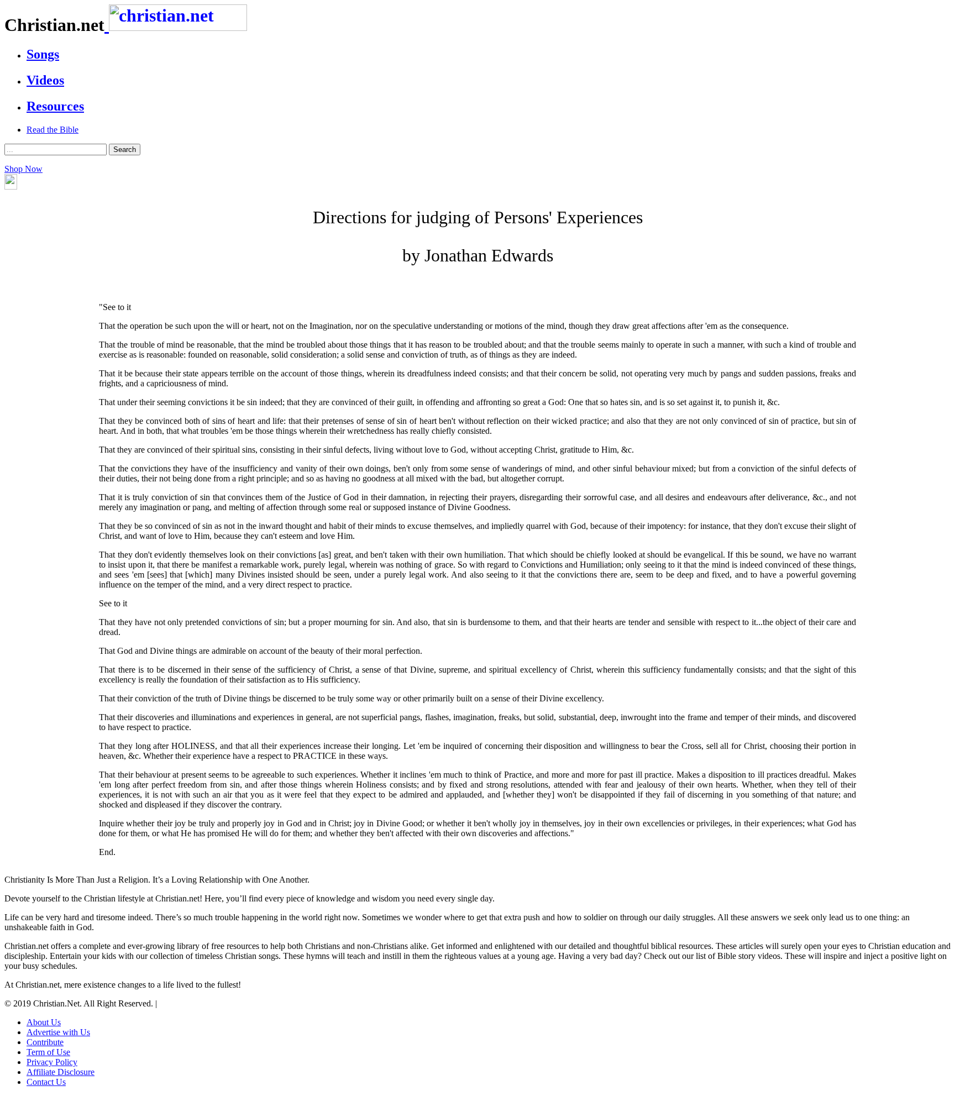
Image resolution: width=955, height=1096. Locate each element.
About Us (44, 1022)
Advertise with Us (58, 1032)
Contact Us (46, 1082)
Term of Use (48, 1052)
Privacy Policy (52, 1062)
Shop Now (23, 169)
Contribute (45, 1042)
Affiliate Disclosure (61, 1072)
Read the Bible (52, 129)
